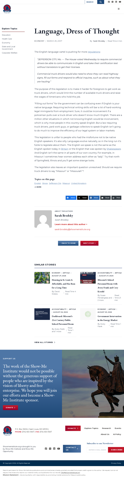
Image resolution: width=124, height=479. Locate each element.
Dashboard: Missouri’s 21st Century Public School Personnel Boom (63, 320)
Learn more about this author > (71, 224)
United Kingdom (78, 183)
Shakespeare (114, 149)
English (37, 183)
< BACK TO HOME (68, 243)
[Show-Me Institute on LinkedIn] (116, 2)
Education (6, 35)
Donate (9, 408)
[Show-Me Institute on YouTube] (120, 2)
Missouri (66, 183)
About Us (105, 434)
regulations (94, 52)
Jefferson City (55, 183)
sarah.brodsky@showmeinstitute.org (72, 229)
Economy (6, 43)
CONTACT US (71, 448)
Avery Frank (60, 329)
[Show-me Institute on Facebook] (109, 2)
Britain (64, 149)
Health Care (7, 39)
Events (118, 428)
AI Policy (117, 434)
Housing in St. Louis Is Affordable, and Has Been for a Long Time (63, 283)
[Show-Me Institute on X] (112, 2)
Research (106, 428)
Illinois (45, 183)
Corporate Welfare (9, 53)
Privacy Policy (116, 463)
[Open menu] (118, 8)
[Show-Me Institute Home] (7, 8)
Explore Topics (91, 428)
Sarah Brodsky (99, 41)
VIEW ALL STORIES (43, 342)
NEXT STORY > (89, 243)
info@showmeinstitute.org (70, 472)
